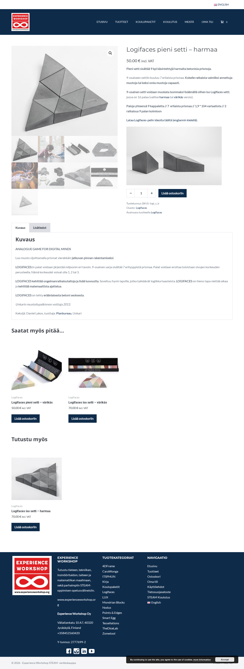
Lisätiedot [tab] (39, 227)
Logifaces (141, 207)
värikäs (178, 97)
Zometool (108, 633)
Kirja (105, 581)
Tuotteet (121, 21)
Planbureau (63, 313)
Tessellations (110, 623)
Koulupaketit (146, 21)
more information (202, 659)
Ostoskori (154, 576)
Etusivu (102, 21)
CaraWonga (110, 571)
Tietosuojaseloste (159, 592)
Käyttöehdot (155, 586)
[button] (110, 53)
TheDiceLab (110, 628)
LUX (105, 597)
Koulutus (170, 21)
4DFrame (108, 566)
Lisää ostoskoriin (172, 193)
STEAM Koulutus (158, 597)
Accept (225, 659)
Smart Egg (109, 618)
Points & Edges (112, 612)
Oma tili (207, 21)
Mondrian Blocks (113, 602)
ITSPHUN (108, 576)
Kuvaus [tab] (20, 227)
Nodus (106, 607)
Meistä (189, 21)
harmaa (164, 97)
